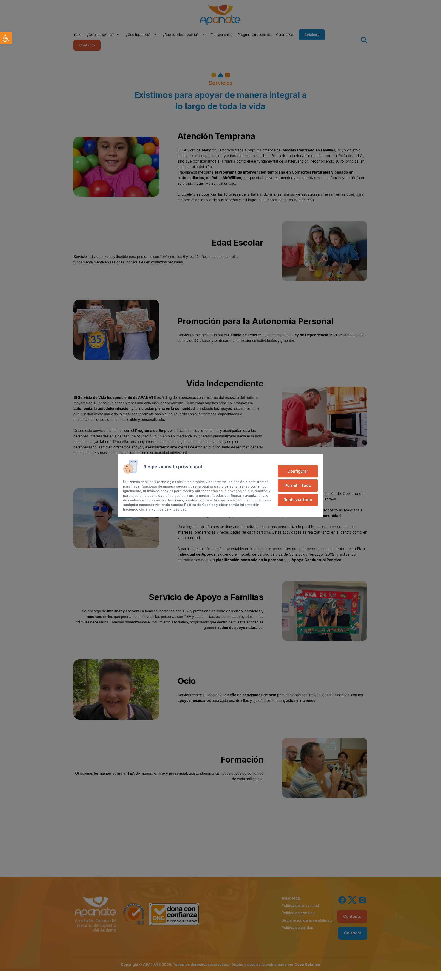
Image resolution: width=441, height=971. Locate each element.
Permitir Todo (298, 485)
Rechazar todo (297, 499)
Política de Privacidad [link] (169, 509)
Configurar (297, 471)
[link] (6, 38)
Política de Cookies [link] (199, 505)
